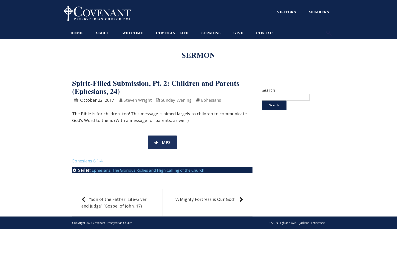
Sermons (211, 32)
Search (268, 90)
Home (76, 32)
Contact (265, 32)
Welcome (132, 32)
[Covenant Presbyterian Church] (97, 13)
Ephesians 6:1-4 (87, 161)
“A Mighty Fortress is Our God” (205, 199)
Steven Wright (138, 100)
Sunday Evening (176, 100)
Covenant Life (172, 32)
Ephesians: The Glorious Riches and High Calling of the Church (148, 170)
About (102, 32)
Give (238, 32)
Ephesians (211, 100)
